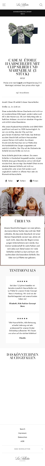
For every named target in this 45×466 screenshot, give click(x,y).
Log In (19, 83)
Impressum (22, 433)
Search (22, 429)
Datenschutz (22, 437)
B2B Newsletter (22, 449)
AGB (22, 441)
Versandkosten (24, 93)
